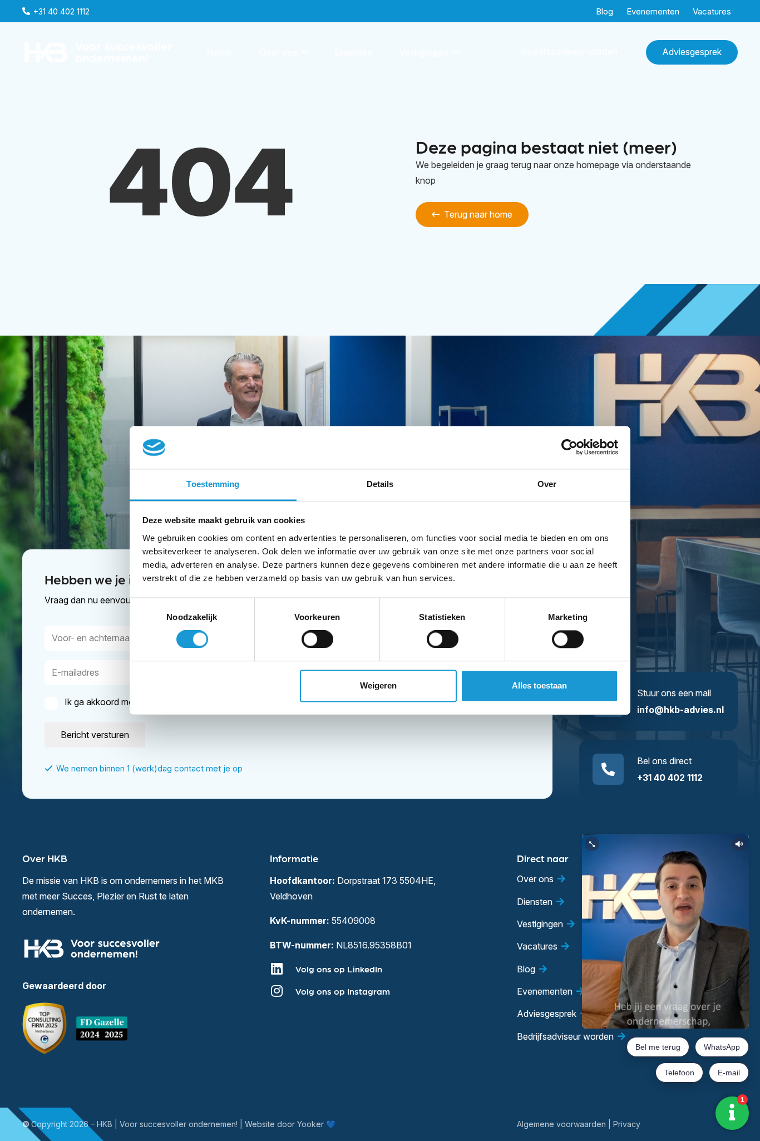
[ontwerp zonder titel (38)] (102, 1028)
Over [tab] (546, 484)
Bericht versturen (95, 734)
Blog (526, 969)
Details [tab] (380, 484)
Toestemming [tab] (212, 484)
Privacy (626, 1124)
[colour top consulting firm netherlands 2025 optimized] (44, 1028)
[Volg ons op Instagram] (282, 990)
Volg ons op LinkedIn (338, 969)
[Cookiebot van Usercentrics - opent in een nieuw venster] (569, 447)
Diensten (534, 901)
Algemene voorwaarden (561, 1124)
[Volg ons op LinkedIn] (282, 968)
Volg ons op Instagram (342, 991)
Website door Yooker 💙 (290, 1124)
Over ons (535, 878)
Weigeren (378, 685)
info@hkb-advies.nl (680, 709)
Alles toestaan (539, 685)
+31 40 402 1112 (670, 777)
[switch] (317, 639)
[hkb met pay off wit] (98, 52)
